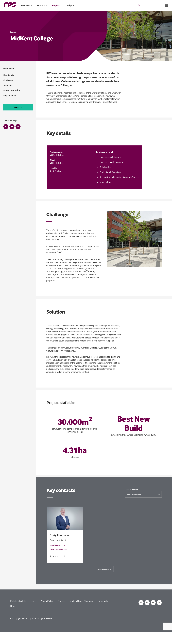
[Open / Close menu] (166, 5)
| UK (64, 556)
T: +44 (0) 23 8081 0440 (57, 545)
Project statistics (11, 90)
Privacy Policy (47, 601)
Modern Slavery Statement (81, 601)
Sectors (41, 5)
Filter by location (131, 489)
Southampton (56, 556)
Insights (70, 5)
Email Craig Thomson (58, 549)
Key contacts (9, 95)
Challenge (8, 80)
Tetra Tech (103, 601)
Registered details (18, 601)
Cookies (61, 601)
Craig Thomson (59, 535)
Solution (7, 85)
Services (25, 5)
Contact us (18, 107)
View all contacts (104, 569)
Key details (8, 75)
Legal (33, 601)
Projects (56, 5)
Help (12, 606)
